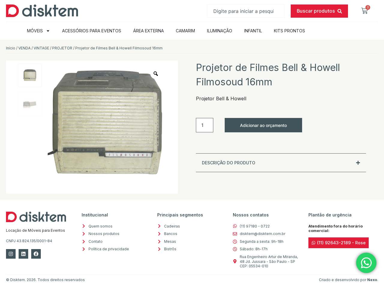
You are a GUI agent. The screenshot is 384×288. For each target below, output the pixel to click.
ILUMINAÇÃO (219, 30)
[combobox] (246, 11)
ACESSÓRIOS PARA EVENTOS (91, 30)
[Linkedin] (23, 254)
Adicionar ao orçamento (263, 125)
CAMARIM (185, 30)
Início (10, 48)
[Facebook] (36, 254)
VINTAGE (41, 48)
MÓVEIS (35, 30)
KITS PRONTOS (289, 30)
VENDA (24, 48)
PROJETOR (62, 48)
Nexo (372, 280)
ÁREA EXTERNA (148, 30)
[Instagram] (11, 254)
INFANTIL (253, 30)
